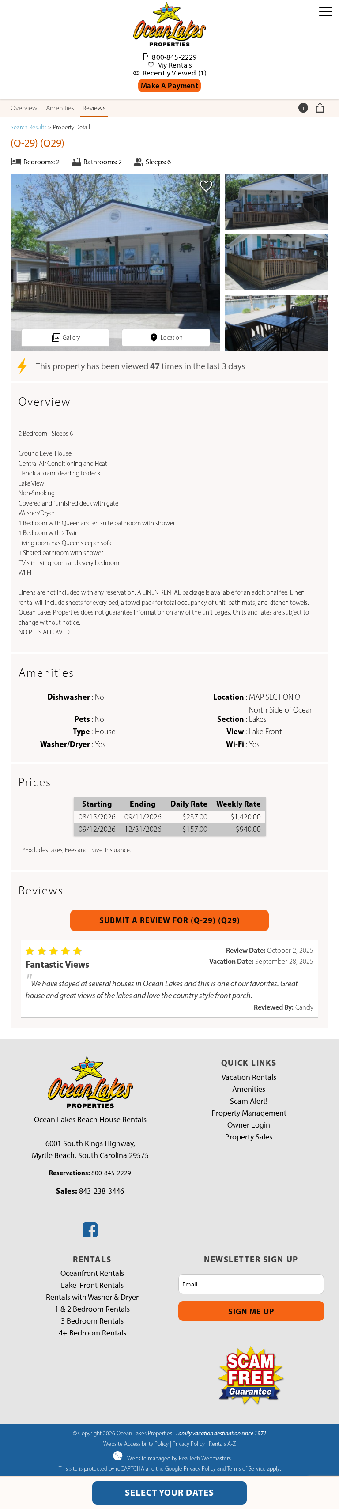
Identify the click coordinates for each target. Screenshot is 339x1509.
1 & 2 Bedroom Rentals (92, 1309)
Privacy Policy (189, 1443)
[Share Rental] (321, 108)
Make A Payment (169, 85)
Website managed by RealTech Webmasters (179, 1458)
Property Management (248, 1113)
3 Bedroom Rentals (92, 1321)
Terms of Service (246, 1468)
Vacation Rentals (249, 1077)
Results (28, 127)
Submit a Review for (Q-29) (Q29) (169, 920)
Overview (24, 108)
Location (172, 337)
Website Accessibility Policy (136, 1443)
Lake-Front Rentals (92, 1285)
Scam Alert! (248, 1101)
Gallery (71, 337)
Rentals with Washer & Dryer (92, 1297)
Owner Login (248, 1125)
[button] (326, 53)
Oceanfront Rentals (92, 1273)
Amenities (60, 108)
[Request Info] (304, 108)
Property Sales (248, 1137)
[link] (206, 189)
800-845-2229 (111, 1173)
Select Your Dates (169, 1492)
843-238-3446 (101, 1191)
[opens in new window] (90, 1233)
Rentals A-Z (222, 1443)
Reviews (94, 108)
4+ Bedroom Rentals (92, 1333)
